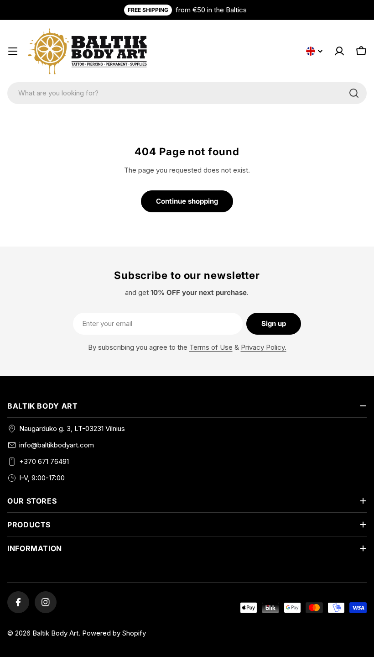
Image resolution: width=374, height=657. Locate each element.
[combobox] (187, 93)
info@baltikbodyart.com (56, 445)
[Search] (353, 93)
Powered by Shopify (114, 633)
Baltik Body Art (55, 633)
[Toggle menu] (12, 51)
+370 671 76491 (44, 461)
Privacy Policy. (263, 347)
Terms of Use (211, 347)
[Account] (339, 51)
